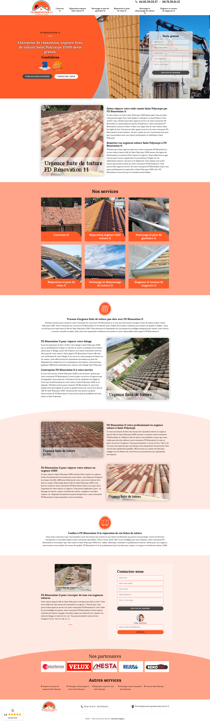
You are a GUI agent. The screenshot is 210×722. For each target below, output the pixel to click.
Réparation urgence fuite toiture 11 (77, 9)
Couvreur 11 (60, 9)
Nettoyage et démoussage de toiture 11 (145, 10)
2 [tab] (76, 624)
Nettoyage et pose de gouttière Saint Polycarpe (131, 687)
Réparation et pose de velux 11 (122, 9)
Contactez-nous (66, 76)
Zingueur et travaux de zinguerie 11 (168, 9)
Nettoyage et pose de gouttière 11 (100, 9)
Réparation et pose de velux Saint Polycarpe (104, 687)
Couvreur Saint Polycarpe (155, 686)
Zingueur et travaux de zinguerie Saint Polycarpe (52, 687)
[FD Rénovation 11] (41, 7)
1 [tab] (70, 624)
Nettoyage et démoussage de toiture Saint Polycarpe (78, 687)
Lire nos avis (12, 717)
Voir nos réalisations (37, 76)
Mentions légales (117, 719)
